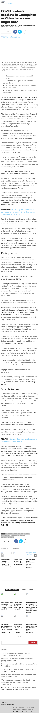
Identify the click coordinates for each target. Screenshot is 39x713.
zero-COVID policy (7, 537)
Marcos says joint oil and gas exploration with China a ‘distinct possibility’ (7, 606)
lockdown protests (17, 535)
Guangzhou (6, 535)
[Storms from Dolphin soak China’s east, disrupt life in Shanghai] (19, 597)
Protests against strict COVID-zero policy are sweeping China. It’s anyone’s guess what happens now (18, 212)
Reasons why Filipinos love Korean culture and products (19, 562)
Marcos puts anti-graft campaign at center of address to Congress (18, 628)
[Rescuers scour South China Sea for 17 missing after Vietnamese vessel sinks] (32, 619)
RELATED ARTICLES (12, 589)
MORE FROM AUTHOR (26, 589)
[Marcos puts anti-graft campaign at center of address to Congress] (19, 619)
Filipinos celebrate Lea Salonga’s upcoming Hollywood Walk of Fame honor (16, 654)
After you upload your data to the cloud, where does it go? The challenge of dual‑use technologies (18, 682)
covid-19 (27, 533)
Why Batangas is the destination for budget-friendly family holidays (31, 563)
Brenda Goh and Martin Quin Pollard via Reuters (19, 25)
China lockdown (17, 533)
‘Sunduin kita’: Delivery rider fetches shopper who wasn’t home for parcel (18, 676)
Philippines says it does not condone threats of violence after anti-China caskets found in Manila (32, 607)
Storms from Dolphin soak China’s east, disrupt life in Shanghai (18, 606)
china (8, 533)
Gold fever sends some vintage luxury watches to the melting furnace (18, 670)
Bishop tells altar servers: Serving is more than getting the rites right (17, 660)
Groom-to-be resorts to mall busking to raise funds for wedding (19, 665)
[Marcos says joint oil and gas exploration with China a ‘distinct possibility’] (7, 597)
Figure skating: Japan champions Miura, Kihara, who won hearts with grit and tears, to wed (19, 689)
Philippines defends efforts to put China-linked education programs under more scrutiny (6, 628)
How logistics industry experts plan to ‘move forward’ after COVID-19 (6, 563)
